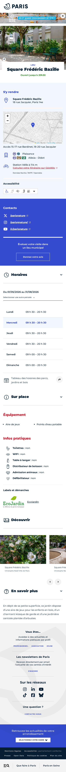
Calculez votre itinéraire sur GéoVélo (34, 167)
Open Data (19, 756)
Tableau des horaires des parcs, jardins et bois (29, 380)
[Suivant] (58, 582)
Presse (7, 756)
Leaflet (38, 143)
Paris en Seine (51, 765)
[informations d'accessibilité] (20, 191)
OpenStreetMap (51, 143)
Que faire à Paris (26, 765)
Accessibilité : (43, 751)
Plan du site (56, 756)
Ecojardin (33, 501)
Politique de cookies (37, 756)
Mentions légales (13, 751)
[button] (33, 125)
